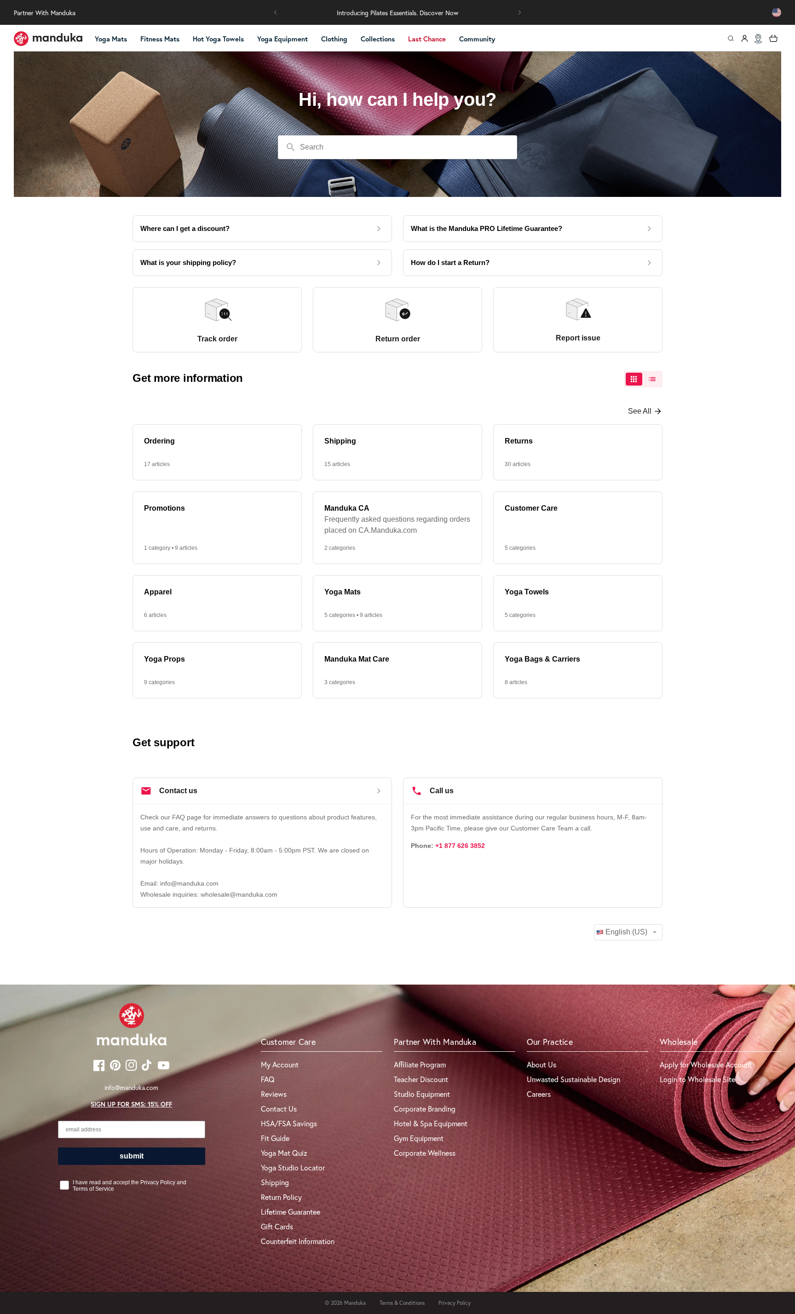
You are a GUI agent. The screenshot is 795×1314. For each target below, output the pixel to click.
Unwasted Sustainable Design (573, 1079)
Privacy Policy (454, 1302)
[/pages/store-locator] (758, 39)
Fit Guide (275, 1138)
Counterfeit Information (297, 1241)
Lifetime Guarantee (290, 1211)
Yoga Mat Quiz (284, 1153)
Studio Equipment (422, 1094)
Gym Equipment (419, 1138)
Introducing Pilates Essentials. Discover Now (397, 12)
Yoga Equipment (282, 39)
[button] (275, 12)
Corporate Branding (424, 1108)
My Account (280, 1064)
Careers (539, 1094)
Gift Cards (277, 1226)
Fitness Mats (159, 39)
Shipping (275, 1182)
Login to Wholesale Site (697, 1079)
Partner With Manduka (44, 12)
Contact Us (279, 1108)
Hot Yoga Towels (218, 39)
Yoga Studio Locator (293, 1167)
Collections (378, 39)
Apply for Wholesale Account (706, 1064)
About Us (541, 1064)
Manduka (355, 1302)
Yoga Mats (111, 39)
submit (132, 1156)
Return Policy (281, 1197)
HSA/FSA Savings (289, 1123)
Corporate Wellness (424, 1153)
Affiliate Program (420, 1064)
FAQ (268, 1079)
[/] (48, 38)
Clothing (334, 39)
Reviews (274, 1094)
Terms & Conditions (402, 1302)
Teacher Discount (421, 1079)
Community (477, 39)
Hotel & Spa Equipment (430, 1123)
